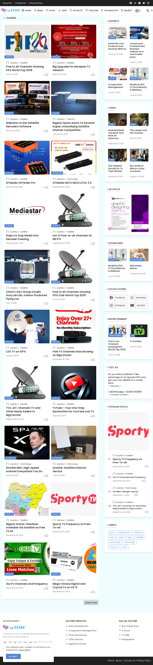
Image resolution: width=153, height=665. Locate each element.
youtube (141, 305)
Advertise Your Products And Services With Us (117, 46)
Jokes (121, 537)
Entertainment (123, 532)
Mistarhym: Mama (136, 267)
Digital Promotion (78, 643)
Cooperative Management (115, 85)
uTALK (51, 10)
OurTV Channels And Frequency (129, 477)
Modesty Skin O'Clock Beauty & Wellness (138, 87)
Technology (129, 542)
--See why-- (115, 385)
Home (111, 660)
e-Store (126, 630)
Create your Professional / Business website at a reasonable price (137, 50)
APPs (64, 10)
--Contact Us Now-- (119, 394)
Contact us (20, 3)
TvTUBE (125, 635)
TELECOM (93, 10)
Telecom (114, 547)
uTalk (124, 547)
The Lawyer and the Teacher (138, 131)
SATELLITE (77, 10)
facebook (120, 297)
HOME (28, 10)
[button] (148, 11)
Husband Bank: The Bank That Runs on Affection (116, 134)
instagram (120, 305)
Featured (138, 532)
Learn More (24, 649)
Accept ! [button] (13, 656)
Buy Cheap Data (130, 626)
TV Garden (135, 341)
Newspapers (128, 639)
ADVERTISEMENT (132, 10)
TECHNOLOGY (111, 10)
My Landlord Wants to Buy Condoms (137, 168)
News (130, 537)
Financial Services (78, 635)
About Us (7, 3)
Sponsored (115, 542)
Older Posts (91, 602)
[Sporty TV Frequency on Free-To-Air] (128, 431)
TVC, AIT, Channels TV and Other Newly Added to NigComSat (129, 507)
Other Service (76, 639)
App (111, 532)
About (119, 660)
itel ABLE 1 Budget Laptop (125, 491)
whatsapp (141, 297)
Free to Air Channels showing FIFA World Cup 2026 (117, 345)
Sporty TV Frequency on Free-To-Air (127, 461)
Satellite (140, 537)
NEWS (40, 10)
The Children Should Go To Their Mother (115, 168)
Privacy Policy (36, 3)
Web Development (78, 626)
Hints (112, 537)
